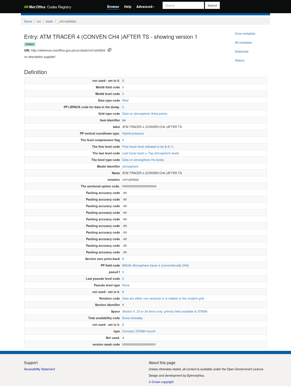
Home (28, 21)
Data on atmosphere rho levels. (143, 160)
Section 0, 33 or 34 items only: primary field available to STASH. (165, 311)
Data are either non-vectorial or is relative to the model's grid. (163, 298)
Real (125, 100)
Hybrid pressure (133, 133)
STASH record (145, 331)
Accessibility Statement (39, 369)
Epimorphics (195, 375)
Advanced (144, 6)
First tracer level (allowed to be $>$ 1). (148, 146)
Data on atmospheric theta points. (145, 113)
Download (241, 51)
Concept (128, 331)
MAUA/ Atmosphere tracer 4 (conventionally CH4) (155, 265)
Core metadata (245, 33)
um (39, 21)
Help (127, 6)
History (239, 60)
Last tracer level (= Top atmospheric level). (151, 153)
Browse (113, 6)
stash (49, 21)
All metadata (243, 42)
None (126, 285)
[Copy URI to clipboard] (109, 50)
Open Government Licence (245, 369)
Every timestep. (132, 318)
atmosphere (130, 166)
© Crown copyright (161, 382)
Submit (212, 5)
